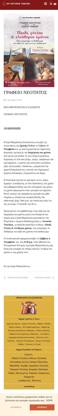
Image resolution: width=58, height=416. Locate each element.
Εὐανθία (47, 324)
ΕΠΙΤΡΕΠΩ (42, 407)
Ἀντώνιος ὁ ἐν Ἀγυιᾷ (32, 344)
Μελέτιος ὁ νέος (42, 337)
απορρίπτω (15, 407)
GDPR (49, 400)
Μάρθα (40, 324)
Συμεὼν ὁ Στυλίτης (29, 324)
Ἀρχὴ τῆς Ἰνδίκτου (14, 324)
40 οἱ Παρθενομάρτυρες (31, 327)
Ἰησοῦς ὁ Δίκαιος (15, 327)
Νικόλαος (11, 341)
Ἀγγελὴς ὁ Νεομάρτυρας (25, 341)
